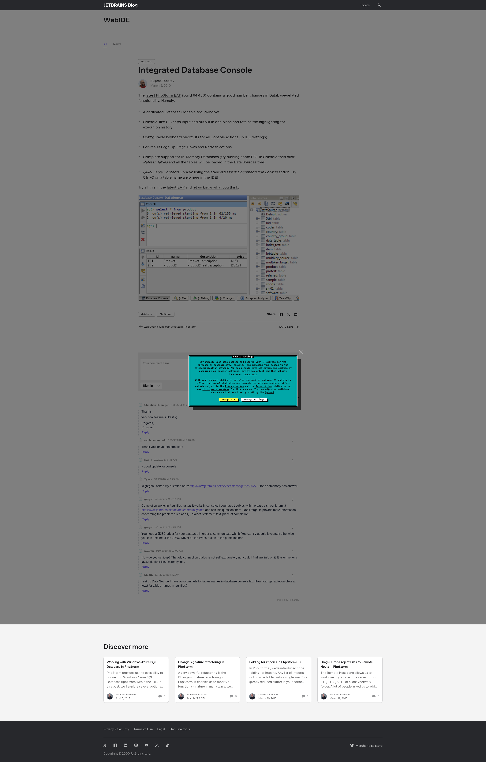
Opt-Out (269, 392)
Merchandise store (368, 747)
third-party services (216, 389)
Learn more (250, 374)
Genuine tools (180, 729)
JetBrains (137, 753)
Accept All (228, 399)
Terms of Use (264, 386)
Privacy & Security (116, 729)
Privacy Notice (234, 386)
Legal (161, 729)
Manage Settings (254, 399)
